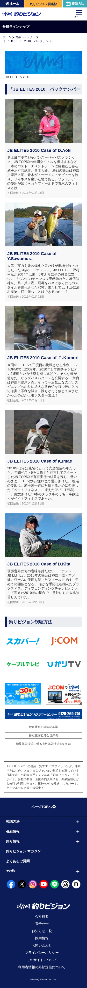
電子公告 (42, 924)
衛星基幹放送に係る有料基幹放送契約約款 (43, 744)
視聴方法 (78, 4)
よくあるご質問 (18, 861)
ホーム (14, 3)
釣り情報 (13, 841)
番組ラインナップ (27, 37)
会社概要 (42, 916)
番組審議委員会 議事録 (43, 735)
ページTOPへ (41, 807)
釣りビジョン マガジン (23, 851)
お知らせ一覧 (42, 931)
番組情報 (13, 831)
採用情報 (42, 938)
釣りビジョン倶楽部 (43, 4)
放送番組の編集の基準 (43, 727)
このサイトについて (42, 960)
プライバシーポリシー (42, 952)
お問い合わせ (42, 945)
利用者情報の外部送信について (41, 967)
